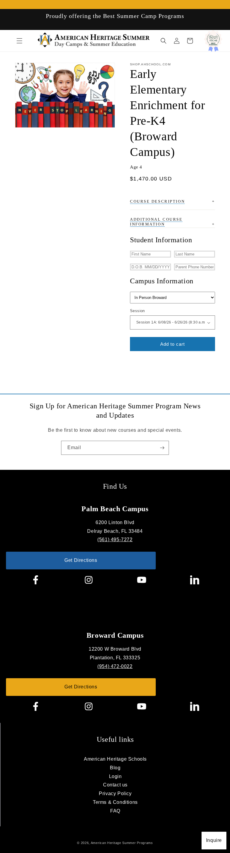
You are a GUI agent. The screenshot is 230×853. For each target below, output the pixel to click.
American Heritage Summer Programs (122, 843)
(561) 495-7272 (114, 539)
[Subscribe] (162, 448)
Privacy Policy (115, 793)
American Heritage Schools (115, 759)
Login (115, 776)
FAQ (115, 810)
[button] (19, 40)
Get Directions (80, 560)
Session (137, 311)
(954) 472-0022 (114, 666)
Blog (115, 767)
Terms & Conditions (115, 802)
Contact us (115, 784)
